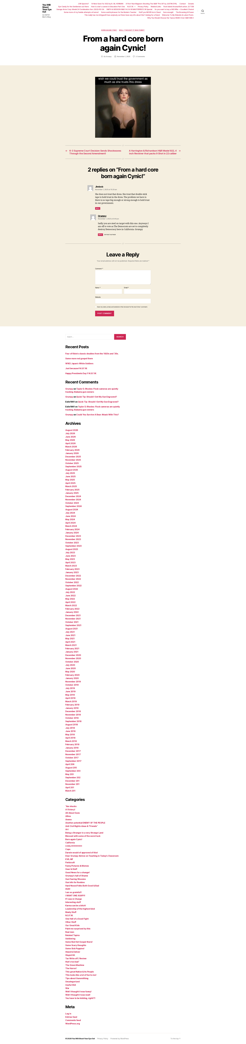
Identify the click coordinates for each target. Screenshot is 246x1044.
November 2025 (73, 460)
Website (98, 297)
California (70, 842)
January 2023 (72, 572)
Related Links (156, 7)
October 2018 (72, 718)
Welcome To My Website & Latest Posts (178, 15)
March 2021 (71, 645)
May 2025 (70, 480)
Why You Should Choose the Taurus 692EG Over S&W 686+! (170, 18)
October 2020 (72, 662)
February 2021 (72, 648)
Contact (183, 4)
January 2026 (72, 453)
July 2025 (70, 473)
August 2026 (71, 430)
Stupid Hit (70, 955)
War (67, 988)
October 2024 (72, 503)
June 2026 (70, 437)
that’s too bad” (72, 962)
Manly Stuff (70, 912)
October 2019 (72, 685)
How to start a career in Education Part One (108, 7)
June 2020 (70, 668)
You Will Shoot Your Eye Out (47, 8)
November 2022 (73, 579)
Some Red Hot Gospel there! (79, 942)
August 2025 (71, 470)
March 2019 (71, 701)
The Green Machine (74, 965)
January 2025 (72, 493)
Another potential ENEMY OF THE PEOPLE (85, 823)
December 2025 (73, 456)
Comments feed (73, 1020)
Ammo (68, 819)
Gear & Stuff (71, 869)
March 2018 (71, 741)
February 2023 (72, 569)
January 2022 (72, 612)
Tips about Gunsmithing (76, 978)
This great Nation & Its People (79, 972)
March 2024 (71, 526)
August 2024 (71, 509)
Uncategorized (72, 981)
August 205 (71, 767)
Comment (99, 269)
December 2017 (73, 751)
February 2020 (72, 675)
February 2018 (72, 744)
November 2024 (73, 499)
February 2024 (72, 529)
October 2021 (72, 622)
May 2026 (70, 440)
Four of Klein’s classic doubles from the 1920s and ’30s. (92, 353)
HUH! (67, 889)
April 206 (69, 764)
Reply (98, 208)
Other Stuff (70, 922)
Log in (68, 1013)
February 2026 (72, 450)
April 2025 (70, 483)
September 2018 (73, 721)
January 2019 (72, 708)
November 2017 (73, 754)
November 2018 (73, 715)
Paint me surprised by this (77, 928)
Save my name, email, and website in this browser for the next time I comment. (122, 307)
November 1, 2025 (123, 56)
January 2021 (71, 652)
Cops (67, 849)
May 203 (69, 774)
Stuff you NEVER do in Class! (150, 12)
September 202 (72, 777)
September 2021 (73, 625)
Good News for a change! (77, 872)
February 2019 (72, 705)
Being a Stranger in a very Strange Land (84, 833)
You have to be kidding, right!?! (80, 998)
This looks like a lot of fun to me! (80, 975)
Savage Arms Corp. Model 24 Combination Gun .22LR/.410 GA (80, 9)
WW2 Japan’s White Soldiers (79, 363)
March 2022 (71, 605)
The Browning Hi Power (185, 12)
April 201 (69, 787)
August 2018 (71, 724)
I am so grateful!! (73, 892)
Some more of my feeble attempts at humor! (81, 12)
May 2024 (70, 519)
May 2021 (70, 638)
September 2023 (73, 546)
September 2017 (73, 761)
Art (67, 829)
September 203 (72, 771)
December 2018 (73, 711)
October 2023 (72, 542)
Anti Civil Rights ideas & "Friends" (81, 826)
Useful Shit (70, 985)
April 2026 (70, 443)
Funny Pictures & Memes (77, 866)
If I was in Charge (73, 899)
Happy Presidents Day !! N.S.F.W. (80, 373)
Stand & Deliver (72, 952)
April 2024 (70, 523)
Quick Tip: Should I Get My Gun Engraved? (96, 397)
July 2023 (70, 552)
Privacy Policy (143, 7)
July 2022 (70, 592)
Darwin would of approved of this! (81, 852)
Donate (191, 4)
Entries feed (71, 1017)
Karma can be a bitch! (75, 905)
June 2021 (70, 635)
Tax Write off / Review (75, 958)
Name (97, 288)
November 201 (72, 784)
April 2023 (70, 562)
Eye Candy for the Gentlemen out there (73, 7)
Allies (68, 816)
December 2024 (73, 496)
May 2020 (70, 671)
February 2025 (72, 490)
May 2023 (70, 559)
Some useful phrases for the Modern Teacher (118, 12)
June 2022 (70, 595)
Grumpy (108, 56)
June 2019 (70, 691)
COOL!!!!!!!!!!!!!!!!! (73, 846)
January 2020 (72, 678)
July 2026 (70, 433)
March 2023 (71, 566)
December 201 (72, 781)
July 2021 (70, 632)
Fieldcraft (70, 862)
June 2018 (70, 731)
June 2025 (70, 476)
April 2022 (70, 602)
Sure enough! (168, 12)
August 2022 (71, 589)
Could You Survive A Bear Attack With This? (97, 414)
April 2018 (70, 738)
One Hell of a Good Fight (77, 919)
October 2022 (72, 582)
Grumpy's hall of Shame (76, 876)
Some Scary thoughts (75, 945)
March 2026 (71, 446)
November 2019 (73, 681)
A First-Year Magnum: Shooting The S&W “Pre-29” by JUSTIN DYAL (151, 4)
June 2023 (70, 556)
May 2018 (70, 734)
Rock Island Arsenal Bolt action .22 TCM (178, 7)
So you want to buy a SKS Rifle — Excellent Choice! (174, 9)
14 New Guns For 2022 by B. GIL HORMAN (107, 4)
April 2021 (70, 642)
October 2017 (72, 757)
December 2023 (73, 536)
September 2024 (73, 506)
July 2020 (70, 665)
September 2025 (73, 466)
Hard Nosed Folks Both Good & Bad (82, 886)
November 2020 (73, 658)
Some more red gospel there (79, 358)
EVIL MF (69, 859)
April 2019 (70, 698)
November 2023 (73, 539)
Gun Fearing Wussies (75, 879)
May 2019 (70, 695)
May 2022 (70, 599)
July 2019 (70, 688)
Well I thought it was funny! (132, 30)
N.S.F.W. (130, 7)
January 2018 (72, 748)
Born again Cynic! (109, 30)
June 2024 (70, 516)
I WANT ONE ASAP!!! (75, 895)
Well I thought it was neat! (77, 995)
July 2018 (70, 728)
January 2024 (72, 532)
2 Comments (140, 56)
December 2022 (73, 576)
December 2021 (73, 615)
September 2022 (73, 585)
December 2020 (73, 655)
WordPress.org (72, 1023)
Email (126, 288)
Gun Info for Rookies (75, 882)
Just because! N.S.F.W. (76, 368)
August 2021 (71, 628)
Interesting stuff (73, 902)
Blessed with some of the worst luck (82, 836)
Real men (69, 932)
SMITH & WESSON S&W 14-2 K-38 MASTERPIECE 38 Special (129, 9)
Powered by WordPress (119, 1039)
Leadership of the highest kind (80, 909)
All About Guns (72, 813)
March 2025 (71, 486)
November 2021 (73, 619)
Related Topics (72, 935)
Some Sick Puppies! (74, 948)
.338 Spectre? (83, 4)
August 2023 (71, 549)
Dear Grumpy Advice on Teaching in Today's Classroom (91, 856)
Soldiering (70, 938)
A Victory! (70, 809)
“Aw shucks (70, 806)
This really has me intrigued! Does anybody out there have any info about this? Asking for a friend (122, 15)
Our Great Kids (72, 925)
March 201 (70, 791)
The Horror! (71, 968)
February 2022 (72, 609)
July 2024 (70, 513)
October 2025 (72, 463)
